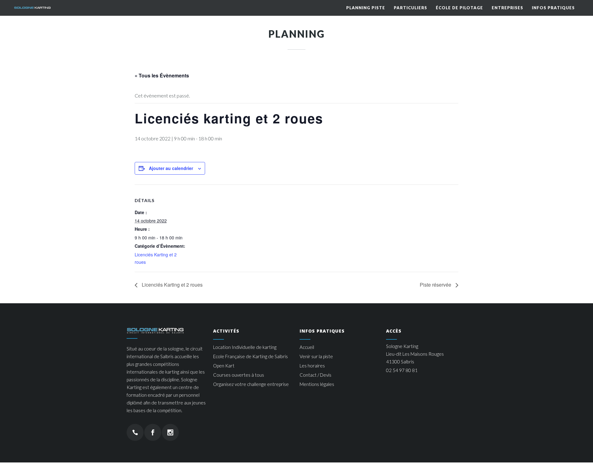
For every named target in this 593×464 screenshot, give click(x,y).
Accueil (307, 347)
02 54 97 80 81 (402, 370)
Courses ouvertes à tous (238, 375)
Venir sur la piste (316, 356)
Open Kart (223, 365)
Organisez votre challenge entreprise (251, 384)
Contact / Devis (315, 375)
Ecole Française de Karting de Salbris (250, 356)
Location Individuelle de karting (244, 347)
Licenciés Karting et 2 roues (172, 284)
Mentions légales (317, 384)
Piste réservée (436, 284)
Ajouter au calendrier (171, 168)
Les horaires (312, 365)
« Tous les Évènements (162, 75)
